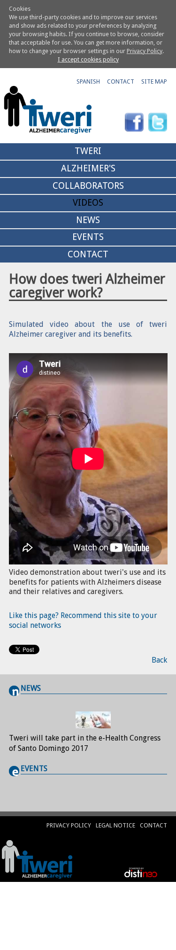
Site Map (154, 81)
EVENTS (88, 237)
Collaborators (88, 185)
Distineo (138, 872)
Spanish (88, 81)
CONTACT (120, 81)
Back (159, 660)
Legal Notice (115, 825)
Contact (153, 825)
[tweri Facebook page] (134, 122)
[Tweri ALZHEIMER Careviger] (39, 859)
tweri (88, 151)
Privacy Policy (144, 50)
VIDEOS (88, 202)
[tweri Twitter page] (157, 122)
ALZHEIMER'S (88, 168)
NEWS (88, 220)
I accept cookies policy (88, 59)
